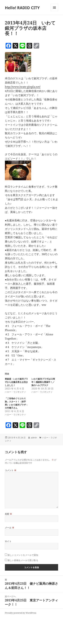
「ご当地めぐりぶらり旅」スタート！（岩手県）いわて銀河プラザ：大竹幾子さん (16, 403)
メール (9, 527)
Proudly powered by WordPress (20, 612)
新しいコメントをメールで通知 (23, 555)
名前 (8, 513)
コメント (10, 470)
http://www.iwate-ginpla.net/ (22, 86)
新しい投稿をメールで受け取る (23, 560)
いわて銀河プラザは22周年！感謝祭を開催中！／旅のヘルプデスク (43, 382)
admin (34, 437)
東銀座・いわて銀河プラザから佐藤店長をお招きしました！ (16, 382)
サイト (8, 541)
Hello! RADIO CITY (22, 7)
